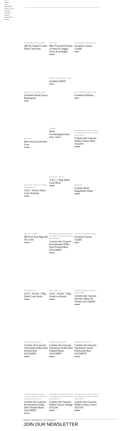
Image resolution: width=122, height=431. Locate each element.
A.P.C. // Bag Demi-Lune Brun (60, 181)
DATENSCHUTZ (51, 420)
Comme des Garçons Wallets (32, 342)
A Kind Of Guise (37, 42)
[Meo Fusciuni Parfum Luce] (36, 120)
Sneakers (29, 42)
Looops (94, 42)
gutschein (52, 128)
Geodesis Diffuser (84, 95)
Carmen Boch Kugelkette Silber (83, 189)
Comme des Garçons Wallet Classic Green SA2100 (85, 404)
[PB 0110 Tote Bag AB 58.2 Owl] (36, 215)
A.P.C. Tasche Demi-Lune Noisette (35, 192)
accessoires (89, 130)
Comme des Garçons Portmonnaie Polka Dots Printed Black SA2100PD (35, 406)
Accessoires (78, 130)
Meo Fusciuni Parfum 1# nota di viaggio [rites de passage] (60, 48)
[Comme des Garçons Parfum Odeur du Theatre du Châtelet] (86, 272)
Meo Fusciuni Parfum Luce (35, 143)
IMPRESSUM (26, 420)
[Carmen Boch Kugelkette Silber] (86, 166)
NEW (44, 42)
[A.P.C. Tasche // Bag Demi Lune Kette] (36, 272)
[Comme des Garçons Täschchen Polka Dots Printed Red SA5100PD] (36, 323)
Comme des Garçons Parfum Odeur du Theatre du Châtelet (85, 298)
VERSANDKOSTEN (37, 420)
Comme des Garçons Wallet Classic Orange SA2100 (61, 404)
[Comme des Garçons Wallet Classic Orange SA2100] (61, 375)
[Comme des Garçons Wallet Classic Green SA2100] (86, 375)
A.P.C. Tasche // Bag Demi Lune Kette (35, 295)
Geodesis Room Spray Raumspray (36, 96)
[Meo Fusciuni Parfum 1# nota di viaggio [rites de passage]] (61, 24)
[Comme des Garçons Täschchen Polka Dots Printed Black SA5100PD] (61, 323)
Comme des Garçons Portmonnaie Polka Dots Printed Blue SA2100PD (60, 245)
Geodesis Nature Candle (83, 238)
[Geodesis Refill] (61, 66)
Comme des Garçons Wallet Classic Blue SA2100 (85, 141)
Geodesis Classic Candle (83, 47)
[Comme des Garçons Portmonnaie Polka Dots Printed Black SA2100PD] (36, 375)
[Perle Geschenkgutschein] (61, 115)
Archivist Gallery (79, 42)
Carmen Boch (78, 185)
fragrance (85, 290)
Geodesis (88, 42)
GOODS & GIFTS (38, 185)
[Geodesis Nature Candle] (86, 215)
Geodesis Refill (57, 81)
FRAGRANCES (78, 290)
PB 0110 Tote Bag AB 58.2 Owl (36, 238)
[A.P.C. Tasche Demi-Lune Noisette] (36, 166)
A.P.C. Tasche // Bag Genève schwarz (60, 295)
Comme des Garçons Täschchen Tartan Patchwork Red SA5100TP (85, 349)
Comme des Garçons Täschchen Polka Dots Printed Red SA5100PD (36, 349)
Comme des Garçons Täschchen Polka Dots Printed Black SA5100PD (61, 349)
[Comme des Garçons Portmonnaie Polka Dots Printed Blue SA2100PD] (61, 215)
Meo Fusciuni (53, 42)
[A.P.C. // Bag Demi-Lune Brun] (61, 162)
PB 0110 (36, 233)
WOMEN (80, 132)
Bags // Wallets (28, 185)
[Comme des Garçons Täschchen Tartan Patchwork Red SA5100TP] (86, 323)
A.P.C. (34, 187)
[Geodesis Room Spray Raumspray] (36, 73)
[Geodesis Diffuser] (86, 73)
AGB (44, 420)
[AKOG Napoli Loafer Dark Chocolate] (36, 24)
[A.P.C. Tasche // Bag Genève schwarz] (61, 272)
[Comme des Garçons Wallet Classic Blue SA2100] (86, 116)
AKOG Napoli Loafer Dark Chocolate (35, 47)
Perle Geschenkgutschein (59, 133)
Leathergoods (87, 132)
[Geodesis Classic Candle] (86, 24)
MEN (25, 42)
